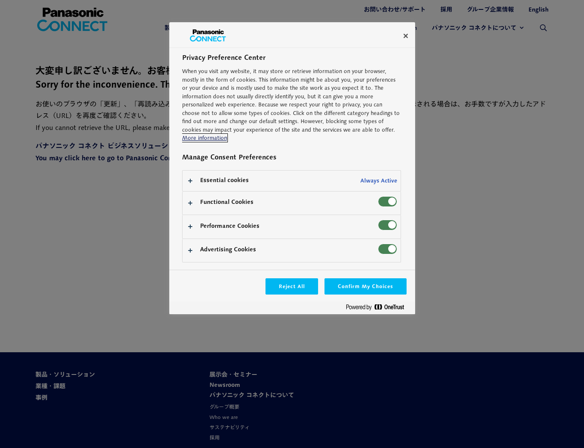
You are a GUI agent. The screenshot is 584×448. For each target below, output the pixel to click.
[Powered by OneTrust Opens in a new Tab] (378, 309)
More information (204, 137)
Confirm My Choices (365, 286)
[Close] (405, 36)
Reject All (292, 286)
